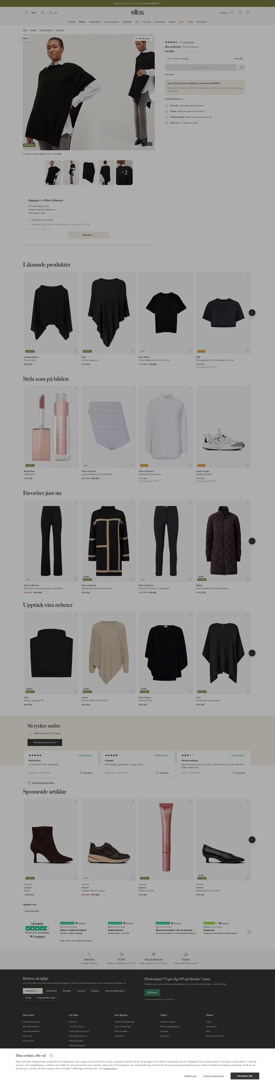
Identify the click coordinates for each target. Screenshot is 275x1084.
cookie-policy (110, 1068)
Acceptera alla (244, 1076)
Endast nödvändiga (214, 1076)
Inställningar (190, 1076)
